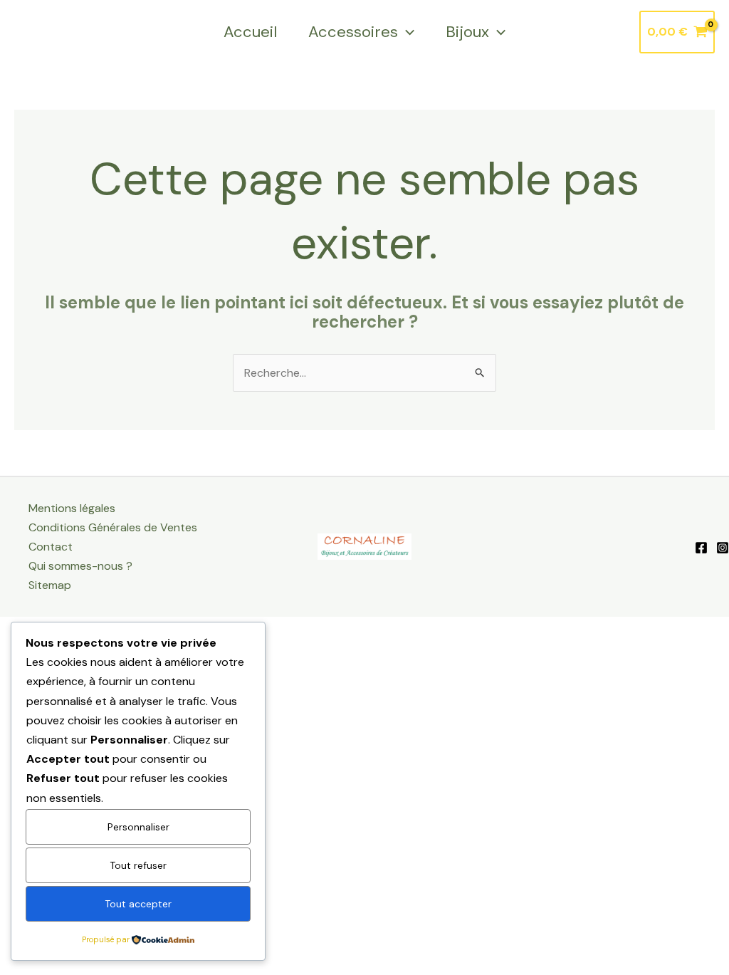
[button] (406, 32)
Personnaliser (138, 826)
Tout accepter (138, 903)
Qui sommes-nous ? (80, 565)
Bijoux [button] (467, 31)
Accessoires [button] (353, 31)
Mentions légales (71, 508)
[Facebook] (701, 547)
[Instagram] (722, 547)
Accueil (250, 31)
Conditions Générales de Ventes (112, 527)
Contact (50, 546)
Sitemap (49, 585)
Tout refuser (138, 865)
